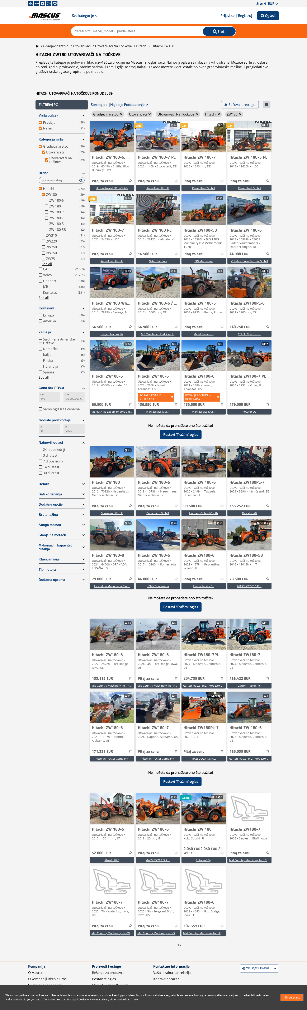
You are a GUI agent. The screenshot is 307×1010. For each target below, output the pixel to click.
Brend (43, 173)
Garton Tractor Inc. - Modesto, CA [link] (204, 685)
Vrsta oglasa (48, 115)
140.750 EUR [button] (240, 327)
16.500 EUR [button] (147, 254)
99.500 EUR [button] (193, 506)
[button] (62, 104)
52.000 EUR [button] (101, 853)
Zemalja (45, 332)
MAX (67, 394)
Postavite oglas (104, 979)
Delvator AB (249, 513)
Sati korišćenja (50, 494)
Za (66, 427)
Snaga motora (50, 525)
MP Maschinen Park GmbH (157, 334)
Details (44, 484)
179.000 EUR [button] (240, 405)
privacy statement (111, 999)
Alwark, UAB (111, 860)
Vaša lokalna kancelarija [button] (172, 972)
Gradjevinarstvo (56, 46)
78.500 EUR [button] (239, 579)
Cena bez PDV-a (51, 388)
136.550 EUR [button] (148, 405)
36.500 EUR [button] (101, 327)
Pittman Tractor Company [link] (112, 758)
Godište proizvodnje (55, 420)
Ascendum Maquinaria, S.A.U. (112, 586)
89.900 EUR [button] (101, 405)
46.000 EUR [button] (147, 579)
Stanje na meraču (52, 535)
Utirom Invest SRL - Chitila (112, 188)
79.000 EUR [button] (101, 579)
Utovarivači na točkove (113, 46)
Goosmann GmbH (112, 513)
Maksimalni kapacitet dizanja (55, 547)
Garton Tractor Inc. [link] (249, 685)
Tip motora (47, 569)
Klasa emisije (49, 559)
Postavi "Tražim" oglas (180, 434)
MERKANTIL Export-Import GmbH (112, 411)
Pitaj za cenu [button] (102, 181)
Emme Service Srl (203, 586)
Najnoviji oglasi (51, 442)
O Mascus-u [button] (37, 972)
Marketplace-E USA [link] (157, 411)
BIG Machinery (203, 261)
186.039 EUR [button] (240, 752)
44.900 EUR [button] (239, 254)
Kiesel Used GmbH (157, 188)
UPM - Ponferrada (158, 586)
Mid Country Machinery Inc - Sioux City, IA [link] (255, 860)
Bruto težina (48, 514)
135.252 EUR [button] (240, 506)
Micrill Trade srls (203, 334)
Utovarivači (82, 46)
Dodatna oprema (52, 580)
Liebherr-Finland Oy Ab (203, 513)
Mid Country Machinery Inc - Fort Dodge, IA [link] (118, 685)
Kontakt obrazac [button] (166, 979)
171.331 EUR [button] (102, 752)
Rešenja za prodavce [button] (108, 972)
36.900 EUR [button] (147, 327)
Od (41, 427)
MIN (42, 394)
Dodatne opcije (51, 504)
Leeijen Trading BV (111, 334)
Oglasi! (270, 15)
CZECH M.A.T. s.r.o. (249, 334)
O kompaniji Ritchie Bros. (47, 979)
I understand (292, 997)
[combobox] (242, 968)
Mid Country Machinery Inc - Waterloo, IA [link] (117, 933)
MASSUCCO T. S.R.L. (249, 586)
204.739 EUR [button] (194, 679)
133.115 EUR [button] (102, 679)
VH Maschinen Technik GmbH (249, 261)
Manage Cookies (77, 999)
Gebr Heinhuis (158, 261)
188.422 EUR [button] (240, 679)
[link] (112, 136)
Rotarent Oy (203, 860)
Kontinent (46, 308)
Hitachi (141, 46)
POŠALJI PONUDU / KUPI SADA (152, 397)
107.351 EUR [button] (194, 926)
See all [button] (47, 264)
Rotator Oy (249, 411)
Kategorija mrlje (51, 139)
